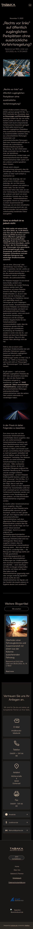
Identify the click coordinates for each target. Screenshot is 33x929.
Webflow (27, 925)
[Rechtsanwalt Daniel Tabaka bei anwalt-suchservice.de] (16, 901)
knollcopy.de (14, 925)
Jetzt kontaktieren (16, 858)
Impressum (17, 878)
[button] (30, 5)
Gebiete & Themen (16, 873)
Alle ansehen (16, 609)
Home (17, 866)
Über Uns (17, 870)
